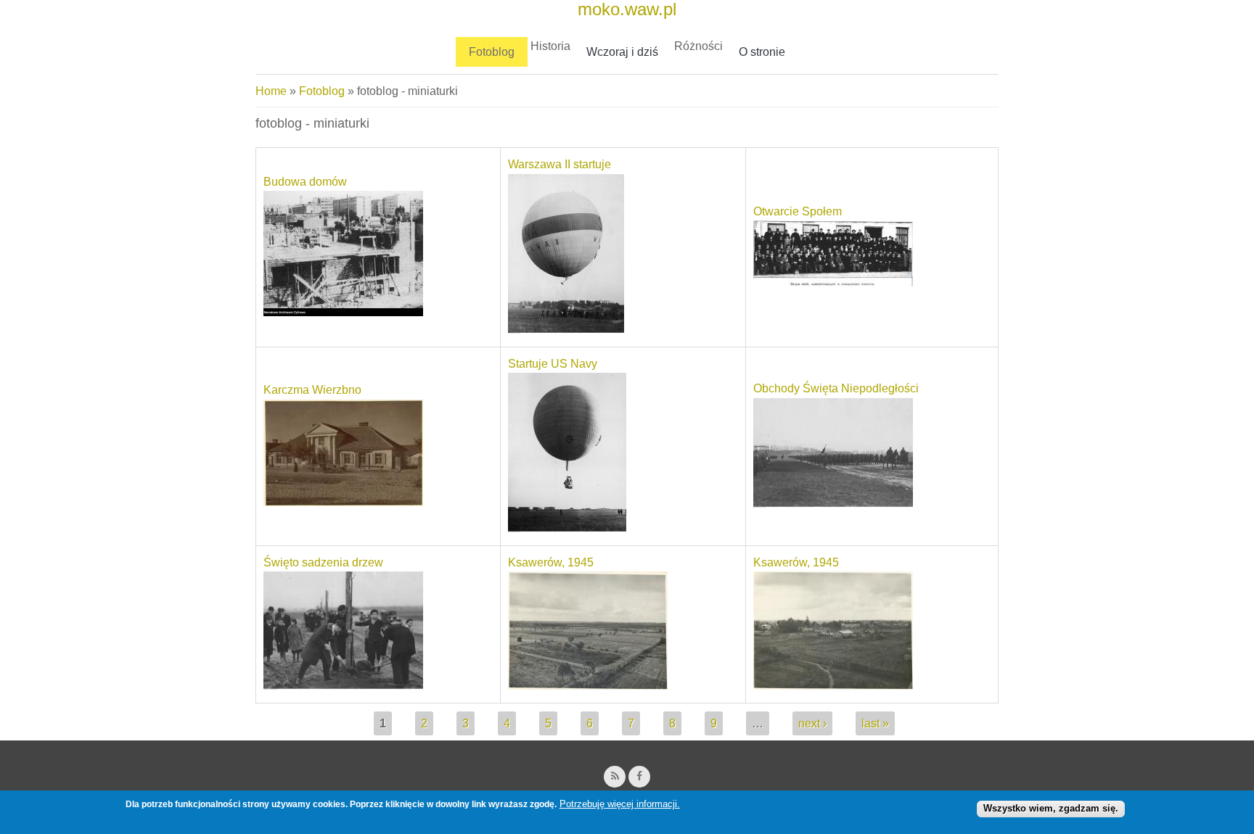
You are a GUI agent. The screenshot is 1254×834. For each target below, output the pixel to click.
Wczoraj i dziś (622, 52)
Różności (698, 46)
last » (875, 723)
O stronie (762, 52)
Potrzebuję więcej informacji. (620, 804)
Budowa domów (305, 182)
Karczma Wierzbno (312, 390)
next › (812, 723)
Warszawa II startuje (559, 164)
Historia (550, 46)
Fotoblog (492, 52)
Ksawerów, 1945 (551, 562)
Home (271, 91)
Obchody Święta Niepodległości (836, 388)
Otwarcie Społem (797, 211)
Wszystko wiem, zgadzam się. (1050, 808)
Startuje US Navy (552, 364)
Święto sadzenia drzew (323, 562)
